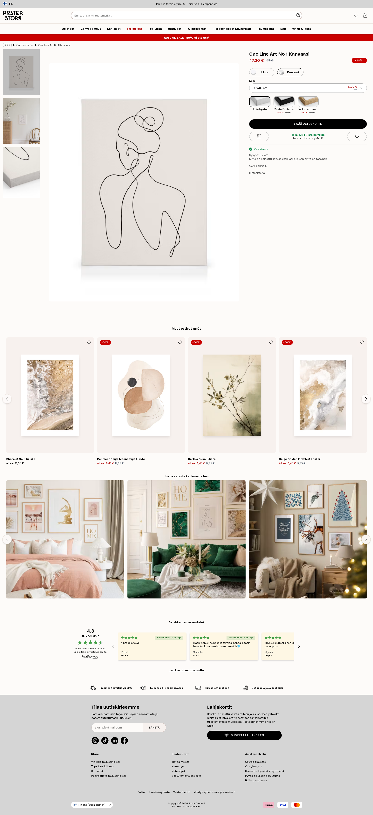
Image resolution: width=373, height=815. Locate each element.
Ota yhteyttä (253, 766)
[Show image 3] (21, 172)
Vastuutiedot (182, 792)
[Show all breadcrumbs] (7, 45)
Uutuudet (97, 771)
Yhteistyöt (178, 771)
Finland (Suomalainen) (91, 804)
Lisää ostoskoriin (308, 124)
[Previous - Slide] (246, 105)
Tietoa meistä (180, 761)
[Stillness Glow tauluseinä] (308, 539)
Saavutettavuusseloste (186, 775)
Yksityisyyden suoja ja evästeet (214, 792)
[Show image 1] (21, 72)
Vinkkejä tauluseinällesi (105, 761)
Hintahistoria (257, 173)
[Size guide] (259, 136)
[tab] (356, 15)
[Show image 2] (21, 121)
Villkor (142, 792)
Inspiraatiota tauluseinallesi (108, 775)
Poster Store (195, 803)
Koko (252, 80)
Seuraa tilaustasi (255, 761)
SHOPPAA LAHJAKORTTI (247, 735)
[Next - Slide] (370, 105)
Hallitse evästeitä (256, 780)
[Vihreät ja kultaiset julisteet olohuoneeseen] (186, 539)
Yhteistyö (178, 766)
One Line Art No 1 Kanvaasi (54, 45)
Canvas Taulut (25, 45)
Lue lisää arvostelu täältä (186, 670)
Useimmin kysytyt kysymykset (264, 771)
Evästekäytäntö (159, 792)
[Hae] (298, 15)
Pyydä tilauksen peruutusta (262, 775)
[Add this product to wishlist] (357, 136)
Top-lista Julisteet (102, 766)
